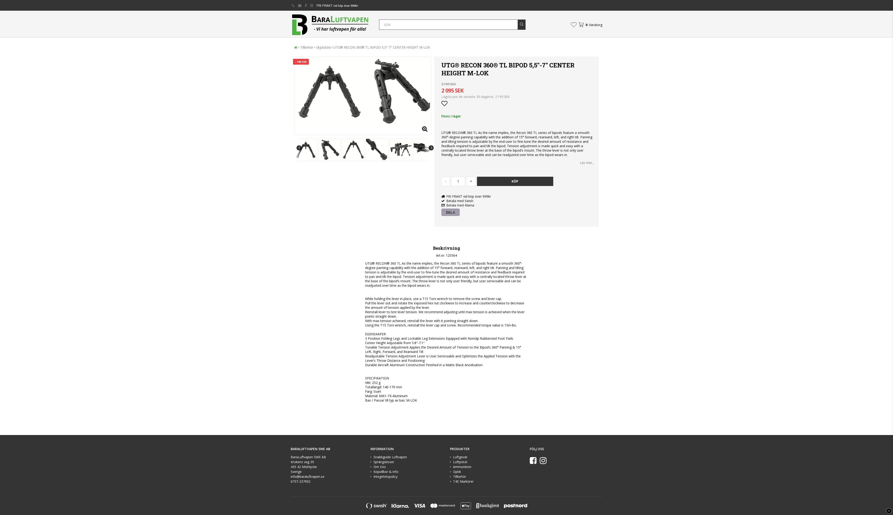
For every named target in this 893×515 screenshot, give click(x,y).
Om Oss (379, 467)
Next (431, 147)
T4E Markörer (463, 481)
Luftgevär (460, 457)
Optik (457, 471)
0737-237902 (300, 481)
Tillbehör (306, 47)
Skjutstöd (323, 47)
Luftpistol (460, 462)
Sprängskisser (383, 462)
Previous (299, 147)
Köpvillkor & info (385, 471)
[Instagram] (543, 460)
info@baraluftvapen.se (307, 476)
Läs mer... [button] (587, 162)
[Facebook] (533, 460)
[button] (574, 24)
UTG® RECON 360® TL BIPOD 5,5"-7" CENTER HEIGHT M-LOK (381, 47)
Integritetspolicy (385, 476)
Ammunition (462, 467)
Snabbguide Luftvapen (390, 457)
